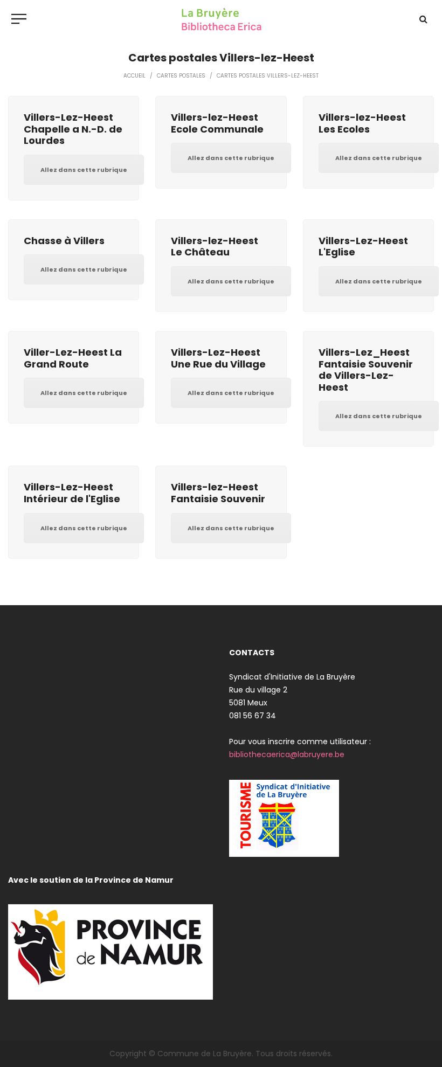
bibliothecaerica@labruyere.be (286, 754)
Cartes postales (181, 76)
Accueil (134, 76)
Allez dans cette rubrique (83, 169)
